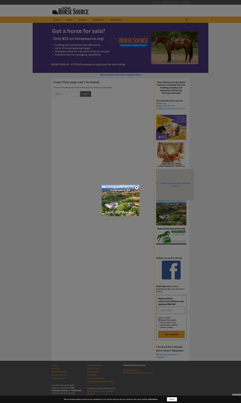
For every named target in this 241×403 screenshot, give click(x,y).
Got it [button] (171, 399)
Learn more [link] (152, 399)
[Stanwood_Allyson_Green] (120, 215)
